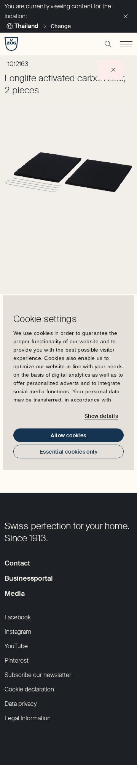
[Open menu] (126, 44)
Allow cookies (68, 435)
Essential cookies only (68, 451)
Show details (101, 416)
